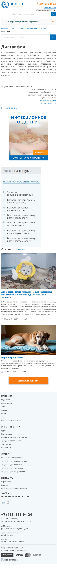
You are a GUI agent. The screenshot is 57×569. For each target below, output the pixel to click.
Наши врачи (6, 403)
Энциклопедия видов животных (14, 461)
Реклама (4, 485)
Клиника (6, 396)
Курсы (3, 430)
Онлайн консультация (15, 496)
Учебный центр (10, 427)
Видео (3, 413)
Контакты (7, 478)
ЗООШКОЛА (6, 444)
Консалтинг (6, 447)
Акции (3, 406)
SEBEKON (19, 547)
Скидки (4, 410)
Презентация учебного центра (14, 437)
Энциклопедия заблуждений (13, 471)
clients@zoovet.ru (48, 103)
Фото (3, 417)
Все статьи (20, 249)
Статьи (5, 454)
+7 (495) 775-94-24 (45, 4)
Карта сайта (6, 481)
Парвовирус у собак (12, 357)
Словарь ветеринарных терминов (22, 21)
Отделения (5, 399)
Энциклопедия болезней (11, 464)
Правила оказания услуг (11, 420)
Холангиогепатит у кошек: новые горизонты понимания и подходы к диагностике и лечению (26, 294)
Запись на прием (48, 100)
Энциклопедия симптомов (12, 468)
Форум (5, 493)
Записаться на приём (28, 381)
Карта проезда (50, 7)
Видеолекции (6, 434)
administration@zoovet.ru (12, 541)
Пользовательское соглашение (14, 488)
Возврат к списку (9, 108)
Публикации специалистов (12, 458)
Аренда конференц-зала (11, 441)
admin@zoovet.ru (9, 535)
